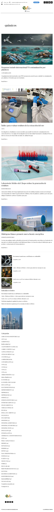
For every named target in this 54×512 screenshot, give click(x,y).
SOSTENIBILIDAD (6, 188)
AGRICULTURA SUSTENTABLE (9, 336)
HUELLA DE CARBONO (7, 413)
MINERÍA (3, 443)
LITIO (2, 438)
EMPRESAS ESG (5, 395)
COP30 (3, 372)
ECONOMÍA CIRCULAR (7, 382)
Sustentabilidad (5, 479)
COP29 (3, 369)
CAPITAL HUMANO (6, 352)
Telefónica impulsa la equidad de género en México (14, 301)
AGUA (2, 128)
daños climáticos (5, 377)
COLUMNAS (4, 357)
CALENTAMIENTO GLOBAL (8, 346)
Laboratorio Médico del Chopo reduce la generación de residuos (23, 184)
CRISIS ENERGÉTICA (6, 374)
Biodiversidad (4, 344)
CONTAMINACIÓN (6, 73)
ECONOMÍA (4, 379)
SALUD (3, 471)
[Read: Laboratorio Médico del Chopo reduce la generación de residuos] (27, 163)
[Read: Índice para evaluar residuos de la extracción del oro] (27, 105)
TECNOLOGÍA (5, 481)
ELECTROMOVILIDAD (7, 387)
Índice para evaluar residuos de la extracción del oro (22, 125)
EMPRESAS (4, 392)
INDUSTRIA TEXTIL (6, 428)
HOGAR (3, 410)
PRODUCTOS (4, 461)
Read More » (4, 81)
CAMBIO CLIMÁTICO (6, 349)
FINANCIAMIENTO (6, 405)
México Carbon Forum (7, 440)
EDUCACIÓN (4, 385)
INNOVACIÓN (5, 430)
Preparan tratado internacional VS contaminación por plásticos (23, 68)
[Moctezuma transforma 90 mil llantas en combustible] (6, 260)
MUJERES (3, 448)
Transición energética (7, 484)
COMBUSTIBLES (5, 359)
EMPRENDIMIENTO (6, 390)
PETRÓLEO (4, 456)
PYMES (3, 463)
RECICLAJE (4, 466)
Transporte (4, 486)
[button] (27, 11)
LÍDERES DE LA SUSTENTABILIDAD (10, 435)
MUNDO (3, 451)
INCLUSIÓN (4, 418)
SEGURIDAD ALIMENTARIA (8, 474)
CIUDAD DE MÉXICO (6, 354)
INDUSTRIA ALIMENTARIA (8, 423)
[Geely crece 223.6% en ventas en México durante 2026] (6, 283)
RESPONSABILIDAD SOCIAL (8, 468)
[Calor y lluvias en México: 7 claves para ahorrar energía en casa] (6, 272)
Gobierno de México (6, 407)
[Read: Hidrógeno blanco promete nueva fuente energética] (27, 218)
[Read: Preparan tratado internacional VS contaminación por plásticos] (27, 49)
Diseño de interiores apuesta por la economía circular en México (17, 304)
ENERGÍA (3, 397)
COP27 (3, 364)
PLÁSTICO (4, 458)
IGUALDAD (4, 415)
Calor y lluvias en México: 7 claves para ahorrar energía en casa (29, 268)
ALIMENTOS (4, 341)
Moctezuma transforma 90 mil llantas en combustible (26, 256)
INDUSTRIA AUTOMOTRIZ (8, 425)
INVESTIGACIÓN (5, 433)
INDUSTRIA (4, 420)
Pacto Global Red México (7, 453)
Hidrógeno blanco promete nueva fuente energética (22, 234)
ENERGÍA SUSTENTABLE (7, 237)
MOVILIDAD (4, 446)
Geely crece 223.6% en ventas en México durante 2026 (26, 279)
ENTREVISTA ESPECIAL (7, 402)
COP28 (3, 367)
